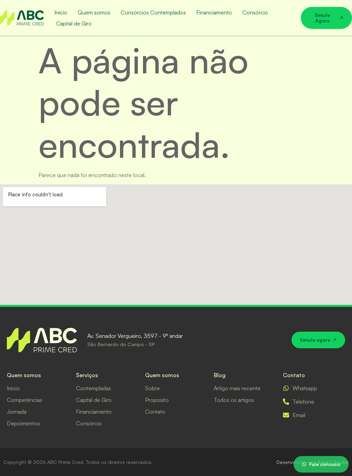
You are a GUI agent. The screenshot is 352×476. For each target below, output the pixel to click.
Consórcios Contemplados (153, 12)
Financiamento (214, 12)
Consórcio (255, 12)
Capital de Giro (74, 23)
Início (60, 12)
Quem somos (94, 12)
